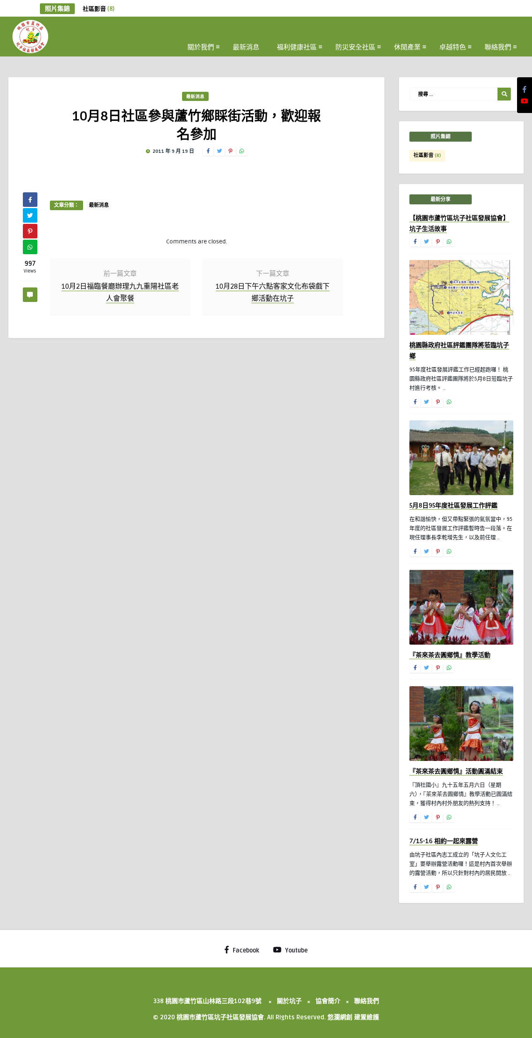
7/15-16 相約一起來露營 (443, 841)
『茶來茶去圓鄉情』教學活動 (449, 655)
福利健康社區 (297, 47)
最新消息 (246, 47)
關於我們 (200, 47)
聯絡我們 (498, 47)
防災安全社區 (355, 47)
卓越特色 (452, 47)
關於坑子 (289, 1001)
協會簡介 (327, 1001)
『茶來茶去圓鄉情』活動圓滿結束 (456, 771)
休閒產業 (407, 47)
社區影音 (98, 8)
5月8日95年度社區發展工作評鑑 (453, 505)
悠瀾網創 (340, 1017)
